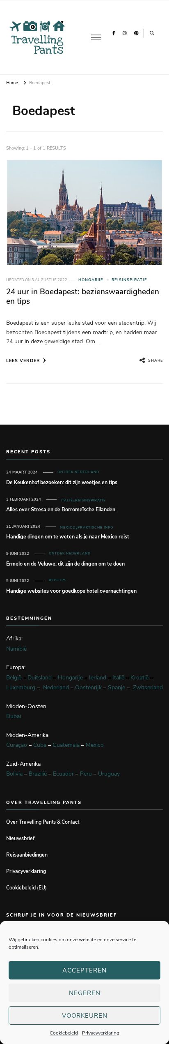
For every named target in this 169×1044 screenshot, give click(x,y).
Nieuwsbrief (20, 838)
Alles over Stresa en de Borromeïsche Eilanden (60, 509)
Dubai (13, 716)
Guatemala (66, 745)
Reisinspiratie (129, 279)
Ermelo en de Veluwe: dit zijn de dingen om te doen (65, 563)
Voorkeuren (84, 1016)
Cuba (39, 745)
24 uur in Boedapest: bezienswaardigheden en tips (82, 296)
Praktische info (95, 527)
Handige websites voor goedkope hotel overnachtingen (71, 590)
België (13, 677)
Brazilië (38, 774)
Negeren (84, 993)
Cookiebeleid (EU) (26, 887)
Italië (67, 500)
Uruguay (109, 774)
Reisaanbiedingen (27, 854)
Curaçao (16, 745)
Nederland (56, 687)
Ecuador (63, 774)
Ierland (97, 677)
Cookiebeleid (64, 1033)
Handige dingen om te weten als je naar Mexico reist (67, 536)
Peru (86, 774)
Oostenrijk (88, 687)
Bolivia (14, 774)
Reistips (57, 580)
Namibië (16, 649)
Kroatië (139, 677)
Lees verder (23, 361)
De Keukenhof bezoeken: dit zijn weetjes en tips (61, 482)
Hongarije (90, 279)
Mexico (67, 527)
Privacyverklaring (100, 1033)
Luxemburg (20, 687)
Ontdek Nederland (78, 472)
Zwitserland (148, 687)
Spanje (116, 687)
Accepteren (84, 970)
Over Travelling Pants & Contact (42, 821)
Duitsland (39, 677)
